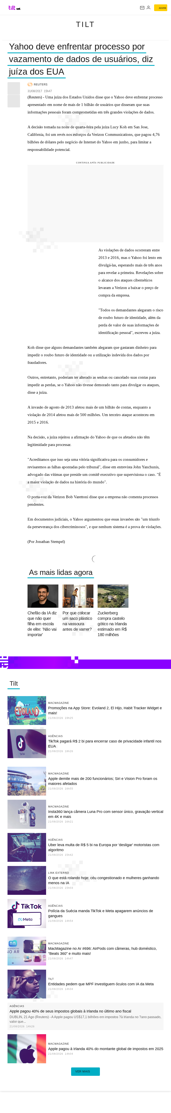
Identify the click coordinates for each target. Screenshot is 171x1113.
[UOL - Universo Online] (18, 9)
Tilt (85, 24)
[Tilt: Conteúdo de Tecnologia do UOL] (12, 8)
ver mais (82, 1071)
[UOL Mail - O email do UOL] (142, 7)
